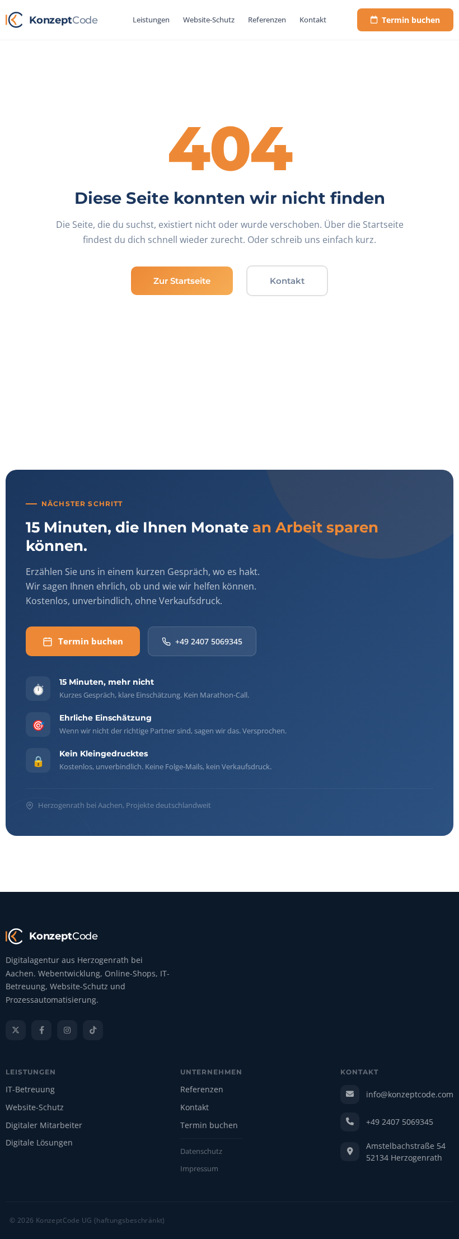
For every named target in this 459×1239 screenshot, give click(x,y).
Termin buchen (411, 20)
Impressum (199, 1169)
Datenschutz (201, 1151)
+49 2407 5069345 (208, 641)
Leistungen (151, 20)
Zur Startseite (181, 280)
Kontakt (312, 20)
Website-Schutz (209, 20)
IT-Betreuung (30, 1090)
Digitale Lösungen (39, 1143)
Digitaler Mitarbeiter (44, 1125)
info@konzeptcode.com (409, 1094)
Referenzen (267, 20)
